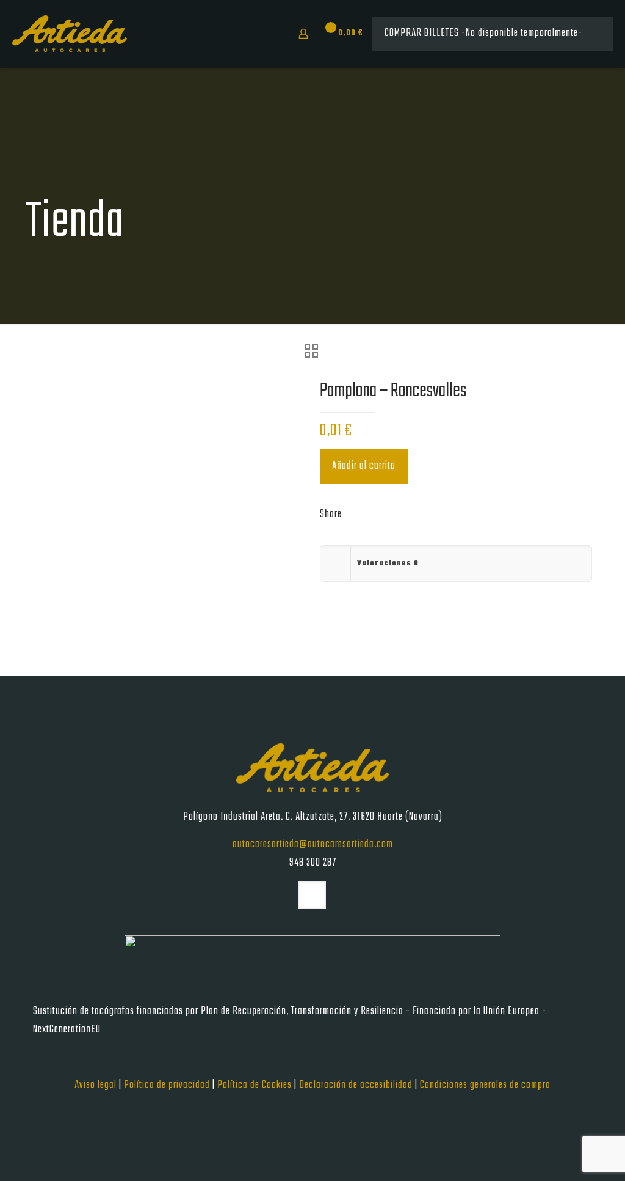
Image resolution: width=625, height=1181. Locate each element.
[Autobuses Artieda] (69, 33)
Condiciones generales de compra (485, 1085)
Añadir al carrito (364, 466)
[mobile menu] (260, 33)
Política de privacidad (168, 1085)
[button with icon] (312, 895)
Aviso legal (96, 1085)
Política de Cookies (255, 1085)
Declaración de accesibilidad (357, 1085)
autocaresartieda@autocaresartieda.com (313, 844)
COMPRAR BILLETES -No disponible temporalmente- (483, 33)
